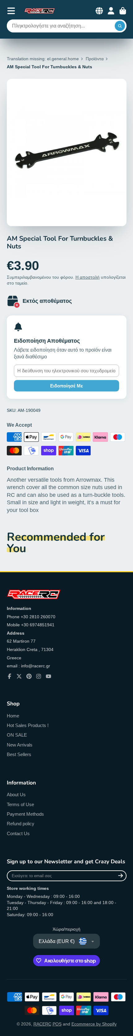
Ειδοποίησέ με (66, 385)
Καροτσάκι (123, 11)
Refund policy (20, 823)
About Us (16, 794)
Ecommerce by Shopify (94, 1023)
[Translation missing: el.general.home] (39, 11)
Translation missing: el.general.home (43, 58)
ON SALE (17, 735)
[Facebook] (9, 676)
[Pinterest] (29, 676)
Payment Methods (25, 814)
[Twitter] (19, 676)
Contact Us (18, 833)
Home (13, 715)
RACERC (42, 1023)
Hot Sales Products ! (28, 725)
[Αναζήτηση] (120, 26)
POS (57, 1023)
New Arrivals (19, 744)
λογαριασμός (111, 11)
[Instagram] (38, 676)
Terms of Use (20, 804)
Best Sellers (19, 754)
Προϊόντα (95, 58)
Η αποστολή (87, 277)
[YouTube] (48, 676)
